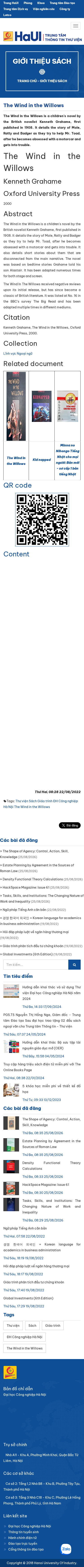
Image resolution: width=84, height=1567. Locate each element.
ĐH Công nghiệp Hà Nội (24, 1337)
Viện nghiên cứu (43, 9)
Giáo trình (44, 801)
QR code (17, 485)
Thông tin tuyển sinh (23, 1532)
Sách (33, 801)
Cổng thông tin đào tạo (26, 1549)
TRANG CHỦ (27, 81)
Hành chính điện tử (22, 1538)
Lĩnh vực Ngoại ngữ (17, 354)
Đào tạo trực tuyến (22, 1544)
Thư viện (21, 801)
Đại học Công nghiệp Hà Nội (29, 1526)
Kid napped (42, 460)
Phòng (28, 3)
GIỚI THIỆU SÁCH (53, 81)
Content (16, 554)
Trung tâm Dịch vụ (15, 9)
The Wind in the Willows (32, 807)
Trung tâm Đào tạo (62, 3)
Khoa (41, 3)
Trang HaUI (11, 3)
